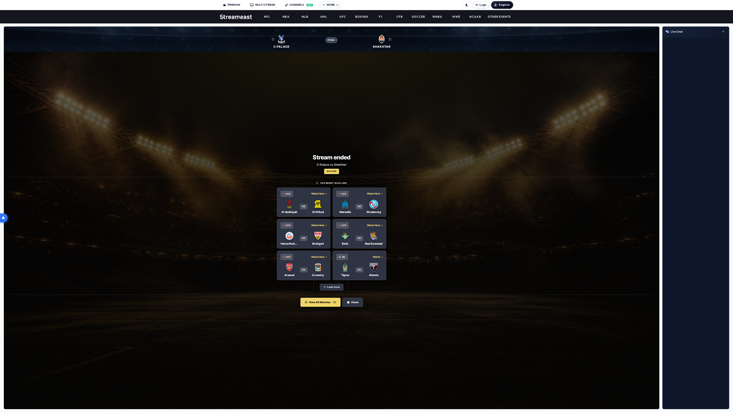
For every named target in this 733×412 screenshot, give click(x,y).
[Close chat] (723, 31)
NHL (323, 16)
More (331, 4)
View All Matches (322, 302)
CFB (399, 16)
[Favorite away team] (389, 39)
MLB (305, 16)
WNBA (437, 16)
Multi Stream (265, 4)
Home (354, 302)
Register (504, 4)
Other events (499, 16)
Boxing (361, 16)
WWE (456, 16)
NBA (286, 16)
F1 (380, 16)
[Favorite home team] (273, 39)
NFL (267, 16)
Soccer (418, 16)
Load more (333, 287)
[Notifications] (4, 217)
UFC (342, 16)
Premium (234, 4)
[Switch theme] (467, 5)
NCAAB (475, 16)
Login (483, 4)
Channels (300, 4)
